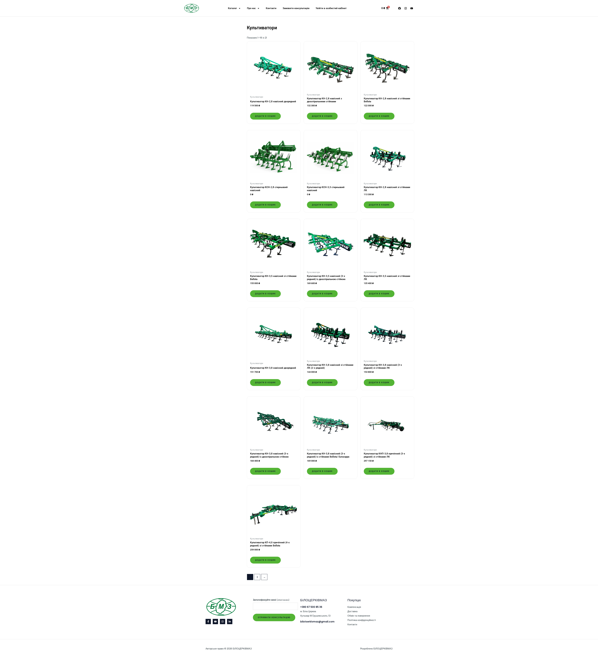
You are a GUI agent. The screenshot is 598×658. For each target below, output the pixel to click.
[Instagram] (222, 621)
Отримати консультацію (274, 617)
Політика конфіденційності (361, 620)
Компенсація (354, 607)
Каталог (232, 8)
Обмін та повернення (358, 615)
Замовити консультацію (296, 8)
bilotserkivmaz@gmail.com (317, 621)
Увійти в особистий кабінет (331, 8)
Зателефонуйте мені (271, 599)
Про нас (251, 8)
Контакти (271, 8)
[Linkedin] (229, 621)
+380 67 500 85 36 (311, 607)
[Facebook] (208, 621)
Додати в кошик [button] (265, 116)
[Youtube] (215, 621)
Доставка (352, 611)
